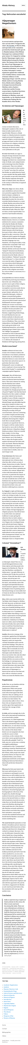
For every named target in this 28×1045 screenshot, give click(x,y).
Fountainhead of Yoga (10, 991)
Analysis (6, 987)
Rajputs (6, 1007)
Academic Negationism (11, 985)
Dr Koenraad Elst (6, 966)
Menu (23, 5)
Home (4, 1025)
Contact (4, 1028)
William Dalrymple (6, 973)
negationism (22, 970)
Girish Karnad (13, 968)
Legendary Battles (9, 1003)
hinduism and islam (6, 970)
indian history (15, 970)
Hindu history (20, 968)
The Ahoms (7, 1012)
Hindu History (8, 5)
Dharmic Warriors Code (11, 989)
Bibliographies (6, 1032)
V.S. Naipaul (15, 971)
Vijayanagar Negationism (9, 22)
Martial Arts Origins (10, 1005)
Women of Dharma (9, 1018)
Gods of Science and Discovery (13, 993)
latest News (7, 1001)
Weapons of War (8, 1016)
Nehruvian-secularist (7, 971)
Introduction (7, 999)
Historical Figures (9, 997)
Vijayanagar (21, 971)
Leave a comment (16, 973)
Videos (6, 1014)
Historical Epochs (9, 995)
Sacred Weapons (9, 1010)
